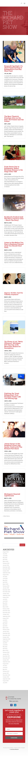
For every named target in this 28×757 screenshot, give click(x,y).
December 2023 (6, 610)
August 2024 (6, 597)
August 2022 (6, 641)
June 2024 (5, 601)
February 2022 (6, 652)
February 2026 (6, 563)
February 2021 (6, 671)
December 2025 (6, 567)
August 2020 (6, 680)
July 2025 (5, 576)
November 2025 (6, 569)
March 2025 (5, 584)
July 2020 (5, 682)
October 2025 (6, 570)
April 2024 (5, 605)
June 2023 (5, 622)
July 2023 (5, 620)
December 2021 (6, 656)
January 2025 (6, 588)
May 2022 (5, 646)
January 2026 (6, 565)
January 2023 (6, 631)
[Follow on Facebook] (11, 705)
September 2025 (6, 572)
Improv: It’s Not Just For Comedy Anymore (13, 293)
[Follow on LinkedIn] (15, 705)
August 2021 (6, 663)
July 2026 (5, 553)
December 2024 (6, 589)
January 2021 (6, 673)
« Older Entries (6, 516)
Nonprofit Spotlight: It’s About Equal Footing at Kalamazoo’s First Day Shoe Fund (13, 68)
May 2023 (5, 623)
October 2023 (6, 614)
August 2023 (6, 618)
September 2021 (6, 661)
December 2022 (6, 633)
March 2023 (5, 627)
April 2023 (5, 625)
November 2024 (6, 591)
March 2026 (5, 561)
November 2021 (6, 658)
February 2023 (6, 629)
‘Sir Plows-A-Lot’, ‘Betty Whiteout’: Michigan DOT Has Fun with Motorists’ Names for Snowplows (13, 344)
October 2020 (6, 677)
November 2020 (6, 675)
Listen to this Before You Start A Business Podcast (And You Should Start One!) (14, 244)
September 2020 (6, 678)
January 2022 (6, 654)
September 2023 (6, 616)
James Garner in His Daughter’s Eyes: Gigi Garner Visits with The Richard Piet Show (13, 446)
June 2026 (5, 555)
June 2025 (5, 578)
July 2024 (5, 599)
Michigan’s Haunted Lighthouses (12, 495)
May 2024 (5, 603)
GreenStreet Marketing (14, 749)
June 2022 (5, 644)
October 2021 (6, 660)
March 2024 (5, 606)
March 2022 (5, 650)
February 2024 (6, 608)
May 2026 (5, 557)
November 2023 (6, 612)
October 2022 (6, 637)
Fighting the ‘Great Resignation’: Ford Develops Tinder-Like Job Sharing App (12, 395)
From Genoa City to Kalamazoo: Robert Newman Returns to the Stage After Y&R (13, 169)
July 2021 (5, 665)
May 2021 (5, 669)
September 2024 (6, 595)
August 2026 (6, 552)
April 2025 (5, 582)
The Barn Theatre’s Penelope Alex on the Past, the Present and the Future (14, 118)
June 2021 (5, 667)
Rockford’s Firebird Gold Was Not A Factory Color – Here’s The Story (14, 218)
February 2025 (6, 586)
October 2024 (6, 593)
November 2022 (6, 635)
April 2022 (5, 648)
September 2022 (6, 639)
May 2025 (5, 580)
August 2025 (6, 574)
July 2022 (5, 642)
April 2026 (5, 559)
